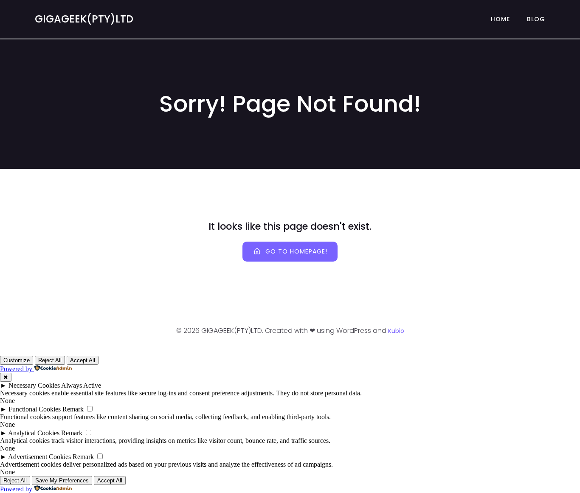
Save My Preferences (62, 480)
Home (500, 19)
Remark (73, 409)
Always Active (81, 385)
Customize (16, 360)
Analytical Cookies (33, 433)
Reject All (50, 360)
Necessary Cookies (34, 385)
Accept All (82, 360)
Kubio (396, 331)
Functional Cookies (34, 409)
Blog (536, 19)
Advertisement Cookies (39, 456)
